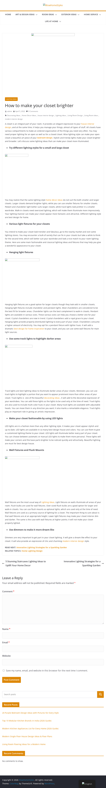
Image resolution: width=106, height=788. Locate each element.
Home (8, 14)
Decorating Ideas (13, 115)
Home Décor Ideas (29, 115)
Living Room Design (75, 115)
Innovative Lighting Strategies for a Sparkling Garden (42, 547)
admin (9, 111)
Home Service (91, 14)
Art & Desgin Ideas (25, 14)
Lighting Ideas (11, 99)
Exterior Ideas (68, 14)
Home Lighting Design (32, 551)
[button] (36, 15)
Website (6, 655)
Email (6, 642)
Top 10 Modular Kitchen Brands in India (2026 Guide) (26, 720)
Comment (8, 591)
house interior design (46, 115)
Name (6, 629)
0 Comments (33, 111)
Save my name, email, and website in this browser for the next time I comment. (47, 670)
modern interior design (14, 119)
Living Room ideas (91, 115)
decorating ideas (52, 398)
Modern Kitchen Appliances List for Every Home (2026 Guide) (30, 728)
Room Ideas (48, 14)
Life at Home (51, 21)
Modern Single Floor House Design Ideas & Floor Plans (27, 736)
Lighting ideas (60, 115)
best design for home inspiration (29, 328)
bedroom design (44, 137)
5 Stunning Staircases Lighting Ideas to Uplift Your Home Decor (26, 563)
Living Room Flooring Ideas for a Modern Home (24, 744)
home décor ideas (54, 200)
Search (100, 694)
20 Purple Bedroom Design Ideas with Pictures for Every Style (30, 713)
